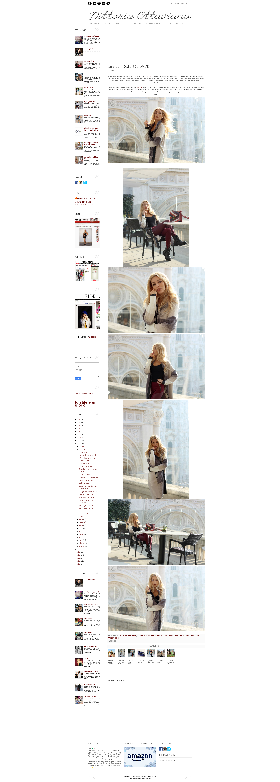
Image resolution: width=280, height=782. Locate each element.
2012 (78, 558)
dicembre (81, 446)
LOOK (107, 24)
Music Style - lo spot (89, 61)
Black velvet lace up (84, 483)
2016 (78, 443)
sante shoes (143, 636)
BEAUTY (121, 24)
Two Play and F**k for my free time (88, 477)
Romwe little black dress (91, 671)
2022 (78, 425)
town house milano (189, 636)
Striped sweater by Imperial (86, 497)
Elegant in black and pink (86, 494)
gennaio (81, 546)
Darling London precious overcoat (88, 492)
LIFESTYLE (153, 24)
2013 (78, 555)
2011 (78, 561)
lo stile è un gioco (86, 403)
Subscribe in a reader (84, 393)
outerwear (130, 636)
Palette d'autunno (83, 489)
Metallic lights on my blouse (86, 506)
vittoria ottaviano (86, 198)
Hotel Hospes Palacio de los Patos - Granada (91, 143)
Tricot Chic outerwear (85, 474)
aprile (80, 537)
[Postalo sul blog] (111, 641)
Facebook (90, 3)
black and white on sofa (90, 646)
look (121, 636)
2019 (78, 434)
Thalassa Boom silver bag (86, 480)
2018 (78, 437)
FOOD (180, 24)
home (94, 24)
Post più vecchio (203, 730)
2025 (78, 419)
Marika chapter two (89, 49)
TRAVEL (136, 24)
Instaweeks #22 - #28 (90, 697)
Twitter (94, 3)
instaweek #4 (88, 632)
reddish (86, 659)
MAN (168, 24)
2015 (78, 549)
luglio (80, 528)
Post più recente (108, 730)
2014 (78, 552)
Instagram (108, 3)
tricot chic (113, 638)
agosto (81, 525)
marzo (81, 540)
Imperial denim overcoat (85, 466)
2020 (78, 431)
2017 (78, 440)
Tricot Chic (149, 76)
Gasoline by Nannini (84, 452)
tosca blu (174, 636)
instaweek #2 (88, 618)
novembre (82, 449)
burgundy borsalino (89, 102)
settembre (82, 522)
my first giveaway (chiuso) (91, 36)
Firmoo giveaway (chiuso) (91, 74)
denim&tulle (87, 116)
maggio (81, 534)
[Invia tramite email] (109, 641)
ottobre (81, 519)
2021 (78, 428)
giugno (81, 531)
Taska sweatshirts (84, 463)
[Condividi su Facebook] (115, 641)
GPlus (99, 3)
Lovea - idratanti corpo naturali (87, 455)
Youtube (103, 3)
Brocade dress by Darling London (88, 486)
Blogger (92, 337)
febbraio (81, 543)
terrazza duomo (159, 636)
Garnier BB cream (88, 88)
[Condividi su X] (113, 641)
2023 (78, 422)
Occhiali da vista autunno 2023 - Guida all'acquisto (91, 129)
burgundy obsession (89, 684)
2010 (78, 564)
